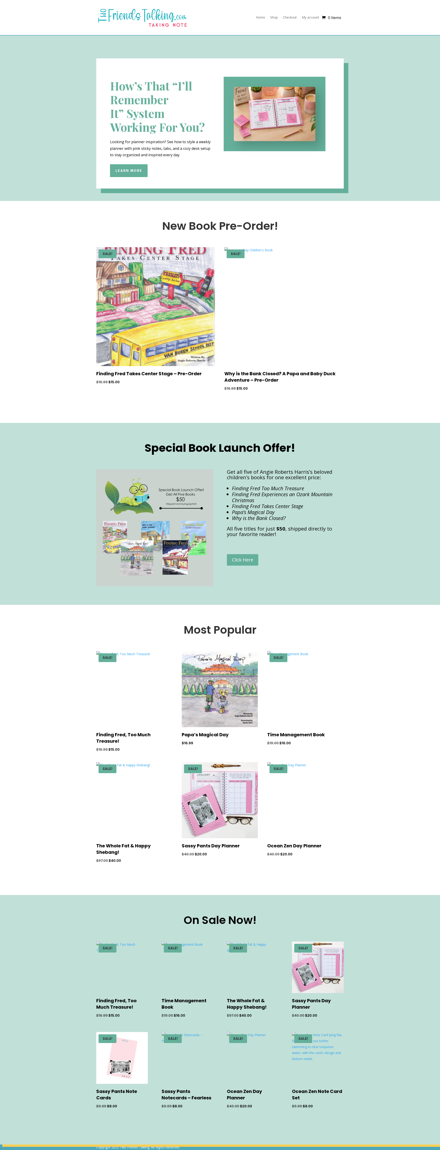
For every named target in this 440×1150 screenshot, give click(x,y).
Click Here (242, 560)
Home (260, 17)
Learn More (129, 170)
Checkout (290, 17)
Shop (274, 17)
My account (310, 17)
